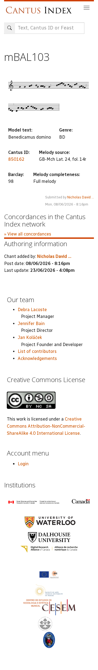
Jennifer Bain (31, 323)
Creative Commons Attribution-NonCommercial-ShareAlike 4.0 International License (46, 426)
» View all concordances (27, 234)
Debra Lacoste (32, 309)
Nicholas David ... (80, 197)
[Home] (40, 7)
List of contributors (37, 351)
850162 (16, 159)
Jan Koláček (30, 337)
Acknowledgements (37, 358)
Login (23, 463)
